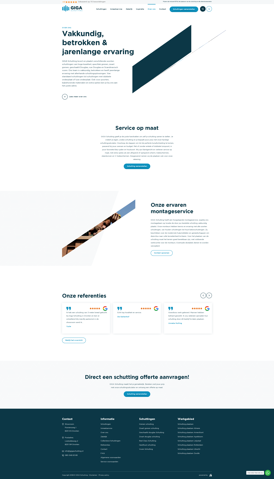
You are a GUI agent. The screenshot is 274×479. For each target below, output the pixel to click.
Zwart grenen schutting (149, 428)
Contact (162, 9)
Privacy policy (104, 475)
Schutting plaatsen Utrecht (189, 449)
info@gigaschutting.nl (74, 451)
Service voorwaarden (109, 462)
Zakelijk (129, 9)
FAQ (103, 453)
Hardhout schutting (147, 445)
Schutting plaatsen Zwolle (189, 453)
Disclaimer (93, 475)
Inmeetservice (116, 9)
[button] (203, 295)
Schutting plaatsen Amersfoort (190, 432)
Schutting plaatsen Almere (189, 428)
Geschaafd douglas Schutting (151, 432)
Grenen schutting (146, 424)
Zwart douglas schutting (149, 437)
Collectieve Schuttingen (110, 441)
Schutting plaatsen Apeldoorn (190, 437)
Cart (209, 9)
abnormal (210, 475)
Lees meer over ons (77, 96)
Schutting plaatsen (185, 424)
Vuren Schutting (146, 449)
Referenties (105, 445)
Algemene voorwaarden (111, 457)
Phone (203, 9)
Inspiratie (140, 9)
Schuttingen (101, 9)
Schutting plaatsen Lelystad (189, 441)
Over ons (152, 9)
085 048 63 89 (71, 455)
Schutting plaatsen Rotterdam (190, 445)
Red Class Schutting (147, 441)
